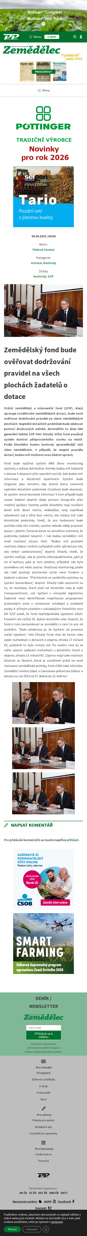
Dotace (36, 263)
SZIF (51, 276)
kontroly (40, 276)
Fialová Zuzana (43, 249)
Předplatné (43, 1073)
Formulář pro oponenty (43, 1133)
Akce (43, 1099)
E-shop (43, 1086)
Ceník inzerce (43, 1154)
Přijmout (12, 1229)
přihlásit (73, 840)
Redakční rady (43, 1127)
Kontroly (49, 263)
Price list (43, 1161)
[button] (43, 1035)
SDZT (64, 1193)
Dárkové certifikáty (43, 1079)
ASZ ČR (42, 1193)
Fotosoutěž (43, 1092)
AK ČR (23, 1193)
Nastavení (32, 1229)
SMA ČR (54, 1193)
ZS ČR (32, 1193)
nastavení (57, 1222)
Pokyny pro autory (43, 1120)
